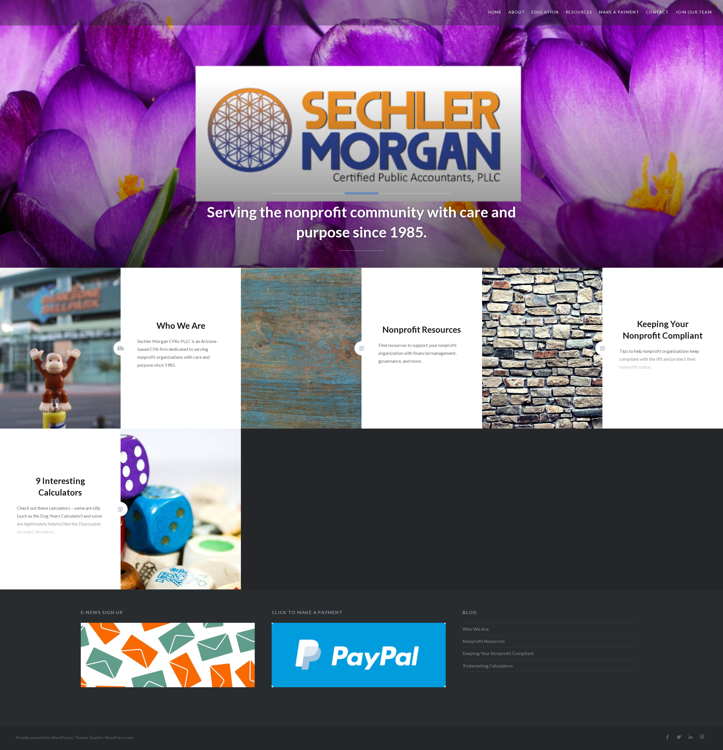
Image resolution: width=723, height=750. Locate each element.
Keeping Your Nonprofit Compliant (498, 653)
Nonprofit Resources (484, 641)
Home (495, 12)
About (516, 12)
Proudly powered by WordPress (44, 737)
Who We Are (476, 629)
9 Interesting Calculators (488, 665)
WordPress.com (118, 737)
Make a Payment (619, 12)
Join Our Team (694, 12)
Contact (657, 12)
